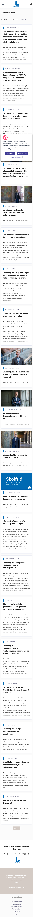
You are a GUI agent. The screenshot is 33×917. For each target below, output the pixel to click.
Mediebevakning (16, 901)
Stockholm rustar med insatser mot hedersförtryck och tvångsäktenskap (16, 764)
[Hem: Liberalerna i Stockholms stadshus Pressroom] (16, 4)
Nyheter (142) (5, 19)
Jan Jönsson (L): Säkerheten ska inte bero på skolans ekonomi (16, 235)
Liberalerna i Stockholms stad (16, 887)
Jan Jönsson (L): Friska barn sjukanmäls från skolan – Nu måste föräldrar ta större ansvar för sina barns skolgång (16, 172)
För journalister (16, 909)
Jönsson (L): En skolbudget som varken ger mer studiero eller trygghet (16, 374)
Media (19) (15, 19)
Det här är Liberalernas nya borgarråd (14, 801)
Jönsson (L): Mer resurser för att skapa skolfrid (15, 456)
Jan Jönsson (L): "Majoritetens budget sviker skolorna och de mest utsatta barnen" (15, 115)
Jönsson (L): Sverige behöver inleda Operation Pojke (15, 522)
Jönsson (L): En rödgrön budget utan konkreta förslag (16, 314)
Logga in (16, 914)
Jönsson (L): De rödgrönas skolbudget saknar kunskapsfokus (13, 565)
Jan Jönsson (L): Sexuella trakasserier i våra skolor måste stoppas (13, 212)
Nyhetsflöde (16, 911)
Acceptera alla (22, 153)
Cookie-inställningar (16, 157)
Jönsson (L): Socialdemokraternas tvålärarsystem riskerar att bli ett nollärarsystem (16, 650)
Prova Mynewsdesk (16, 906)
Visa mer (16, 828)
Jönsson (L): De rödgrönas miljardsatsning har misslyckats (13, 731)
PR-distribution (16, 904)
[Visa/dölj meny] (2, 4)
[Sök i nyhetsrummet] (31, 4)
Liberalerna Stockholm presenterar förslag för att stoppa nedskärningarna (14, 606)
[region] (16, 147)
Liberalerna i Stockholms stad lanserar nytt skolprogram (15, 497)
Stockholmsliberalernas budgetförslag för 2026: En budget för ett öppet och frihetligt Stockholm (14, 76)
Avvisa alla (10, 153)
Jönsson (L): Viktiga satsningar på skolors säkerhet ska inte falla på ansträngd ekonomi (16, 275)
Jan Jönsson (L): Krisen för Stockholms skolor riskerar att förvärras (16, 689)
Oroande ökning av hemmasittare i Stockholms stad (14, 416)
